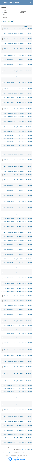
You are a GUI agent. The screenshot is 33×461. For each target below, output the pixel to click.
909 (5, 314)
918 (5, 325)
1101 (5, 267)
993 (5, 207)
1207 (5, 135)
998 (5, 28)
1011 (5, 430)
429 (5, 277)
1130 (5, 166)
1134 (5, 434)
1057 (5, 218)
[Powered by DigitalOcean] (16, 460)
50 (22, 447)
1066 (5, 59)
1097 (5, 329)
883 (5, 113)
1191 (5, 232)
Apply (4, 21)
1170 (5, 259)
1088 (5, 283)
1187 (5, 355)
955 (5, 138)
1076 (5, 49)
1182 (5, 416)
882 (5, 116)
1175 (5, 149)
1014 (5, 385)
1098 (5, 175)
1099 (5, 254)
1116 (5, 154)
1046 (5, 38)
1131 (5, 367)
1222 (5, 404)
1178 (5, 409)
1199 (5, 180)
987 (5, 108)
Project (25, 26)
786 (5, 288)
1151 (5, 195)
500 (5, 171)
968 (5, 201)
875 (5, 145)
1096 (5, 93)
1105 (5, 185)
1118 (5, 102)
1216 (5, 97)
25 (20, 447)
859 (5, 442)
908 (5, 421)
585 (5, 321)
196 (5, 438)
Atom (24, 449)
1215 (5, 226)
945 (5, 76)
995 (5, 43)
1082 (5, 159)
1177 (5, 309)
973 (5, 381)
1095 (5, 127)
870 (5, 425)
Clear (11, 21)
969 (5, 397)
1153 (5, 244)
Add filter (4, 14)
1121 (5, 64)
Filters (4, 10)
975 (5, 361)
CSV (28, 449)
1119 (5, 33)
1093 (5, 214)
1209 (5, 131)
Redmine (11, 452)
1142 (5, 236)
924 (5, 249)
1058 (5, 55)
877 (5, 272)
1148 (5, 349)
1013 (5, 333)
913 (5, 262)
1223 (5, 240)
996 (5, 305)
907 (5, 300)
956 (5, 391)
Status (5, 12)
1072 (5, 291)
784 (5, 71)
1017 (5, 295)
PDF (31, 449)
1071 (5, 190)
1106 (5, 121)
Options (5, 17)
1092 (5, 337)
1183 (5, 221)
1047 (5, 388)
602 (5, 342)
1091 (5, 88)
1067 (5, 141)
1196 (5, 374)
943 (5, 82)
